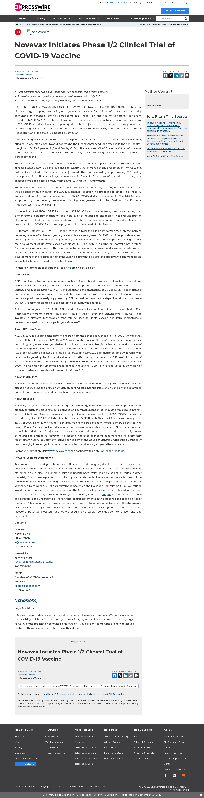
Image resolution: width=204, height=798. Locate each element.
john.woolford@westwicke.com (34, 561)
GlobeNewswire (23, 74)
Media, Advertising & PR (99, 694)
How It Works (22, 736)
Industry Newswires (55, 753)
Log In (186, 2)
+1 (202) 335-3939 (119, 2)
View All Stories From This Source (165, 156)
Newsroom (169, 747)
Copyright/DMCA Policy (51, 786)
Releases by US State (85, 758)
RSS (166, 24)
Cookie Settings (96, 786)
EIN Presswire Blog (174, 742)
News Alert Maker (113, 758)
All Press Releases (83, 736)
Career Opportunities (175, 758)
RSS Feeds (110, 747)
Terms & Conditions (25, 786)
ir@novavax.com (25, 542)
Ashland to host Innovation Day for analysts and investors (166, 150)
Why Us (18, 742)
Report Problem (142, 758)
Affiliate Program (113, 742)
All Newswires (52, 736)
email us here (154, 105)
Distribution (21, 753)
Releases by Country (85, 753)
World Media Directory (150, 24)
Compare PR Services (26, 758)
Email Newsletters (179, 24)
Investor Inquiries (173, 753)
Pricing (148, 2)
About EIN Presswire (174, 736)
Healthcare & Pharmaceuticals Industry (63, 694)
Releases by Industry (85, 747)
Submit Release (175, 10)
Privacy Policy (76, 786)
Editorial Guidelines (144, 742)
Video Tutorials (142, 747)
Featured (79, 742)
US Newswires (52, 747)
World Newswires (54, 742)
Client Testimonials (144, 753)
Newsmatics (158, 787)
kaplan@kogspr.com (27, 585)
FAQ (136, 736)
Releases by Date (83, 764)
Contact (173, 2)
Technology (119, 694)
